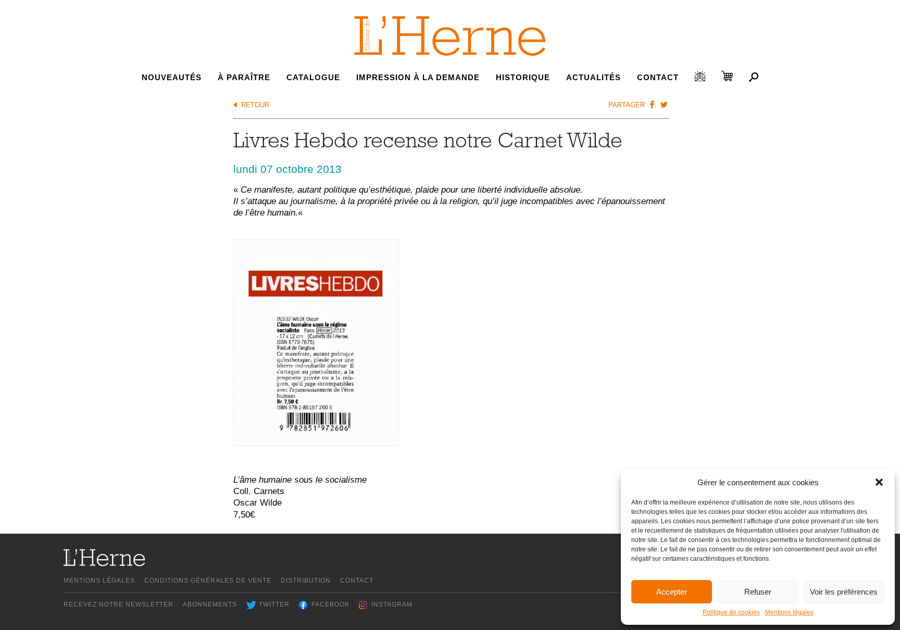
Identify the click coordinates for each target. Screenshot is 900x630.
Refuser (757, 591)
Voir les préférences (844, 591)
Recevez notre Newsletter (118, 604)
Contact (658, 77)
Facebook (330, 604)
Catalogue (313, 77)
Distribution (306, 580)
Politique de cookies (731, 612)
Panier (727, 76)
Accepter (671, 591)
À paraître (244, 77)
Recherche (753, 77)
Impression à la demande (418, 77)
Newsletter (700, 76)
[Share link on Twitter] (664, 104)
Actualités (593, 77)
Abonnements (210, 604)
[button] (879, 482)
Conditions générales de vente (207, 580)
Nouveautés (172, 77)
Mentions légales (789, 612)
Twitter (274, 604)
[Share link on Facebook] (652, 104)
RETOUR (255, 105)
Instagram (392, 604)
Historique (523, 77)
